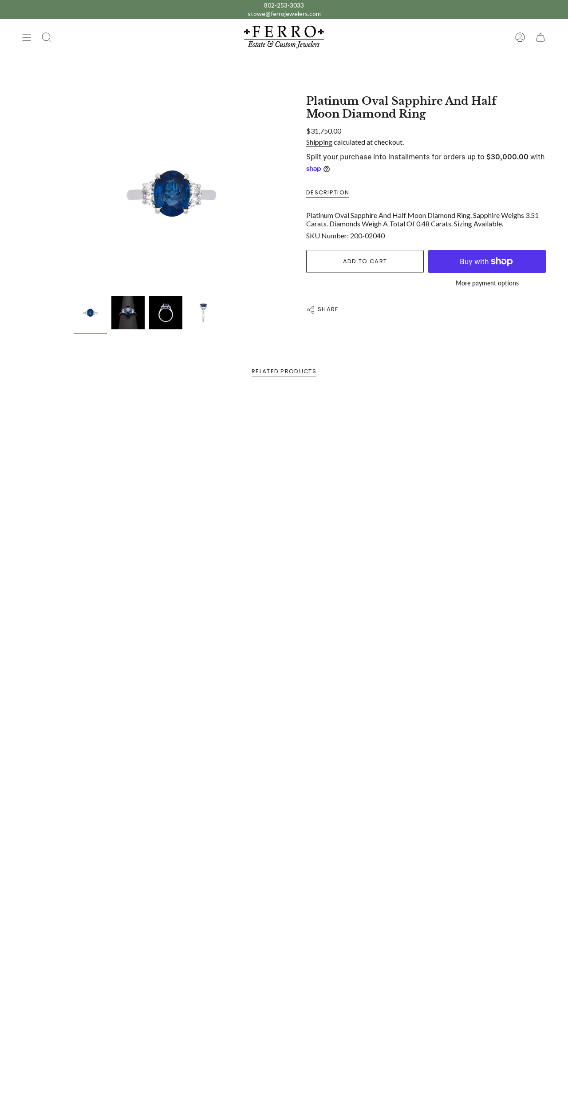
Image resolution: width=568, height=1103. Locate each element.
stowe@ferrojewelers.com (284, 13)
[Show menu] (27, 37)
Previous (74, 193)
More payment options (487, 283)
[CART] (540, 37)
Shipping (319, 142)
